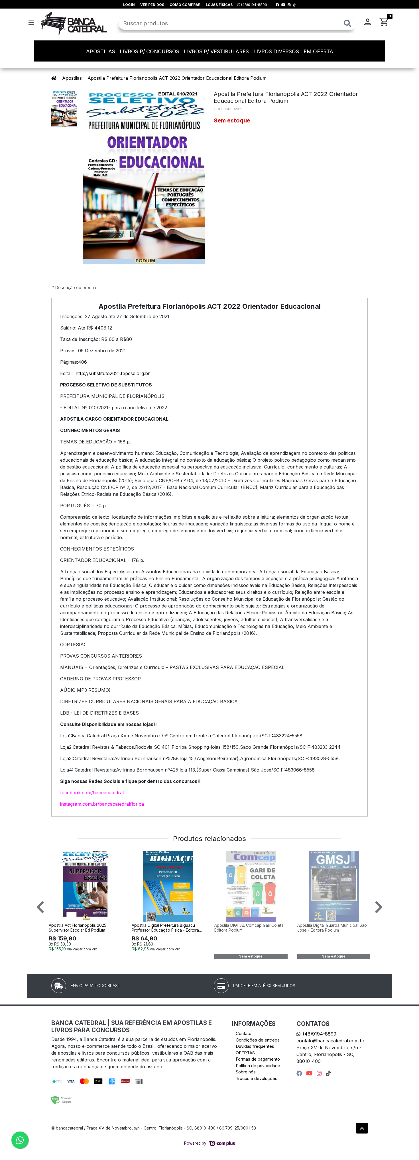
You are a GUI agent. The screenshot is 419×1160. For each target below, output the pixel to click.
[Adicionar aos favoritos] (56, 856)
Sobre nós (246, 1072)
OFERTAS (245, 1052)
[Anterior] (40, 907)
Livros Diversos (276, 51)
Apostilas (100, 51)
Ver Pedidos (152, 5)
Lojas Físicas (219, 5)
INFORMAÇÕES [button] (254, 1023)
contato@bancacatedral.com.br (330, 1041)
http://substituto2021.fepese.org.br (113, 373)
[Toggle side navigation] (31, 23)
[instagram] (320, 1073)
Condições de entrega (258, 1040)
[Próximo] (379, 907)
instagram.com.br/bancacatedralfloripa (102, 804)
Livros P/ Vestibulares (216, 51)
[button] (367, 23)
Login (129, 5)
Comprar (88, 958)
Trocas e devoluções (256, 1078)
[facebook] (300, 1073)
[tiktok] (328, 1073)
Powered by (196, 1143)
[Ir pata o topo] (362, 1128)
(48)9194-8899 (253, 5)
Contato (243, 1033)
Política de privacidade (258, 1065)
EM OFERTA (318, 51)
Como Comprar (185, 5)
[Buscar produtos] (347, 23)
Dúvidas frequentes (255, 1046)
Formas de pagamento (258, 1059)
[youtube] (310, 1073)
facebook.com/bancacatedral (92, 792)
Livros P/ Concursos (149, 51)
